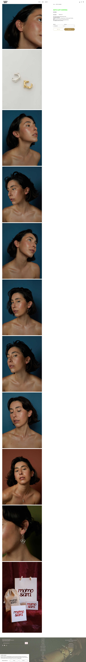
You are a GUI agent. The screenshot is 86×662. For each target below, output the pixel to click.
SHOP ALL (43, 640)
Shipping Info (61, 14)
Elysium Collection (43, 646)
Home (54, 4)
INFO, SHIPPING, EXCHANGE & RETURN (71, 640)
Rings (43, 656)
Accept (14, 660)
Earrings (43, 652)
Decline (23, 660)
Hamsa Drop (43, 644)
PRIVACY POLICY (71, 641)
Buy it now (69, 29)
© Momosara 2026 (43, 660)
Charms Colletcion (43, 650)
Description (54, 14)
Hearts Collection (43, 649)
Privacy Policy (19, 658)
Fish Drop (43, 643)
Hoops (43, 653)
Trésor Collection (43, 647)
